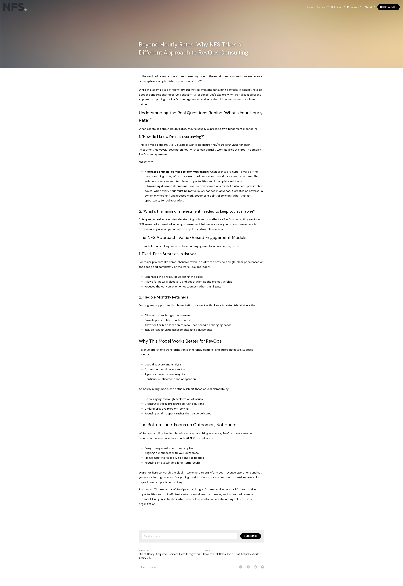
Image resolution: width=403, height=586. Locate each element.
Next (205, 550)
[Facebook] (240, 567)
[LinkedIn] (255, 567)
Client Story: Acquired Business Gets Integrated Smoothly (169, 555)
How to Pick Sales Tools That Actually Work (231, 554)
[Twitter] (248, 567)
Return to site (148, 567)
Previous (145, 550)
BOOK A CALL (388, 7)
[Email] (262, 567)
